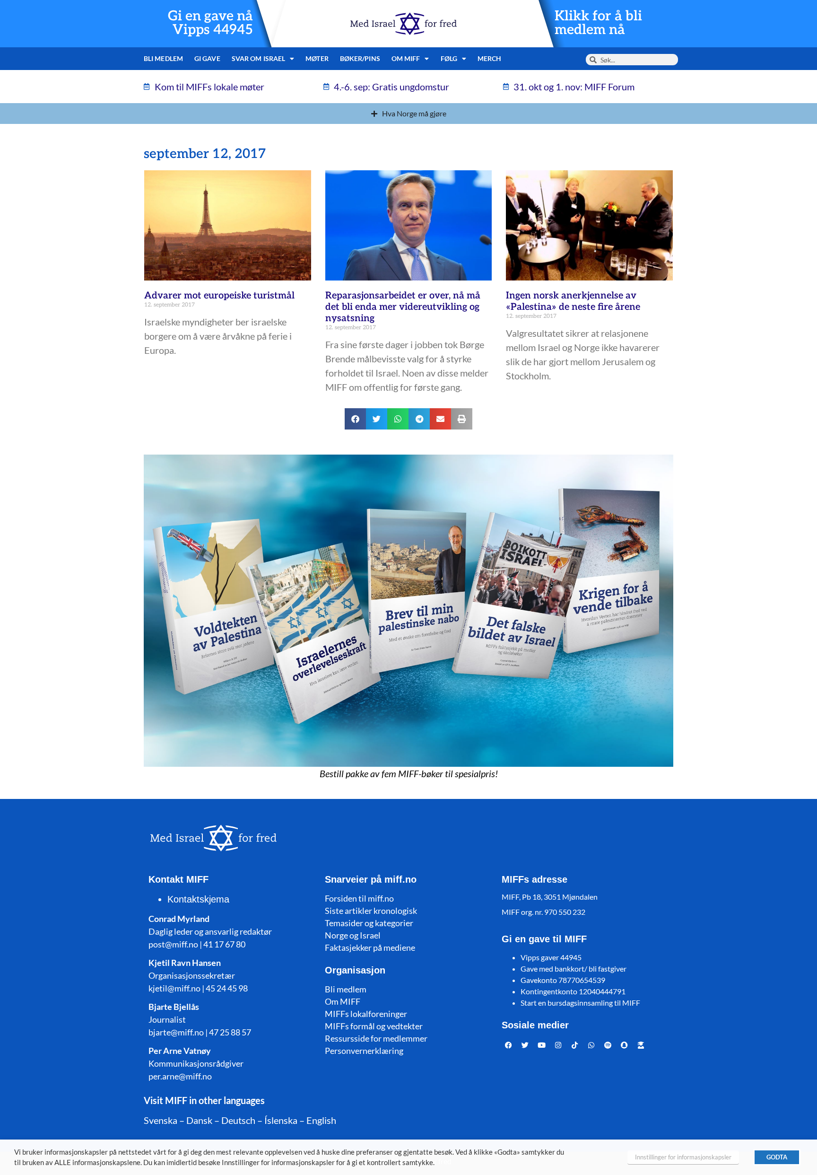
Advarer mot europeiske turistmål (219, 295)
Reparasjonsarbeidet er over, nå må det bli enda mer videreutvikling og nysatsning (402, 307)
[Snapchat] (624, 1045)
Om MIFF (342, 1001)
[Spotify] (608, 1045)
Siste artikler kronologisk (371, 910)
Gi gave (207, 58)
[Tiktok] (575, 1045)
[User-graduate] (641, 1045)
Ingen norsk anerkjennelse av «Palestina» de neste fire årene (573, 301)
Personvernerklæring (364, 1050)
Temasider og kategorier (369, 923)
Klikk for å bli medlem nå (598, 23)
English (321, 1120)
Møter (317, 58)
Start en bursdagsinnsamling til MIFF (580, 1002)
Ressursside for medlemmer (376, 1038)
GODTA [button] (776, 1157)
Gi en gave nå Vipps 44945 (210, 23)
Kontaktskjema (198, 899)
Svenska (160, 1120)
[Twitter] (525, 1045)
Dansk (199, 1120)
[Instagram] (558, 1045)
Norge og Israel (353, 935)
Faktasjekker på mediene (370, 947)
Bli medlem (163, 58)
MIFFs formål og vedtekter (374, 1026)
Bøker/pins (360, 58)
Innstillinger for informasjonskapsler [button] (683, 1157)
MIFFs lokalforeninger (366, 1013)
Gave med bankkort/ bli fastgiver (573, 968)
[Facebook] (509, 1045)
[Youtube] (542, 1045)
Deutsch (238, 1120)
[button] (355, 419)
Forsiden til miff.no (359, 898)
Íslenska (280, 1120)
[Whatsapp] (591, 1045)
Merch (490, 58)
